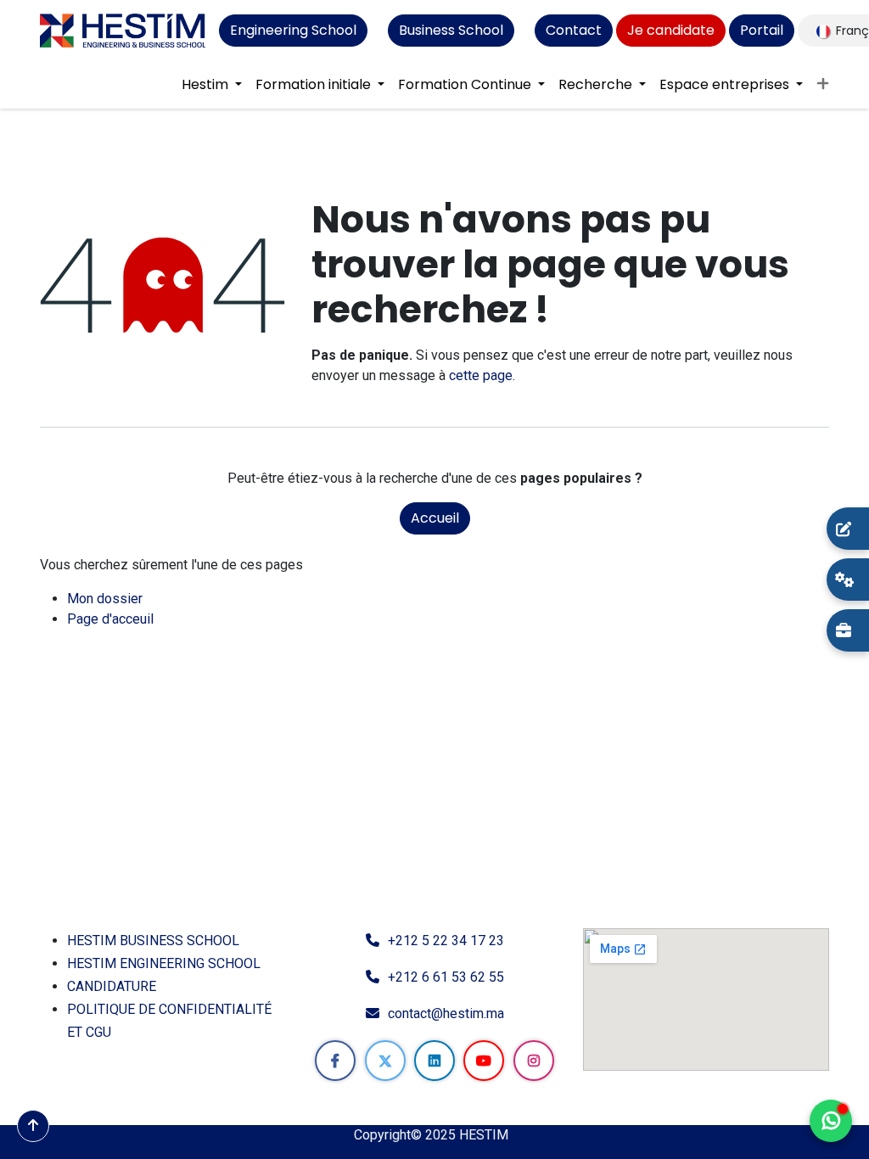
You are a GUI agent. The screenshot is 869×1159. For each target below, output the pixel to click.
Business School (451, 30)
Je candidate (671, 30)
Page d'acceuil (110, 619)
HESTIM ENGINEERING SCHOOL (164, 963)
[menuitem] (212, 85)
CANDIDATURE (111, 986)
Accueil (435, 518)
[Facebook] (335, 1060)
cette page (481, 375)
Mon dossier (105, 599)
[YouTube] (483, 1060)
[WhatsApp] (831, 1121)
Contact (574, 30)
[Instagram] (533, 1060)
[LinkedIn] (434, 1060)
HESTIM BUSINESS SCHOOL (153, 940)
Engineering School (293, 30)
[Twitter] (385, 1060)
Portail (761, 30)
